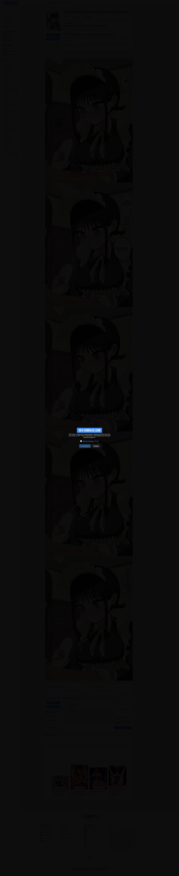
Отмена (96, 446)
